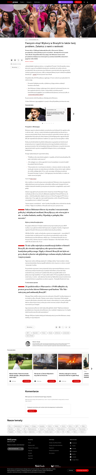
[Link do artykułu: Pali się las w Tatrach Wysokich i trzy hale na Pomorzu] (45, 361)
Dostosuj (71, 470)
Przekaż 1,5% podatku (33, 448)
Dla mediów (52, 453)
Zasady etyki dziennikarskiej (55, 445)
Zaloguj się (31, 411)
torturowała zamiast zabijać (35, 94)
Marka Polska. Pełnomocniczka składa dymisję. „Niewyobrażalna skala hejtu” (19, 375)
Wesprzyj (78, 2)
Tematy (22, 2)
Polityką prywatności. (26, 470)
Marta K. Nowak (36, 342)
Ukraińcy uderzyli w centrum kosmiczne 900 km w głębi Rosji (69, 374)
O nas (29, 442)
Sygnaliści (30, 456)
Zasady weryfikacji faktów (55, 442)
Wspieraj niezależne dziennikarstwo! (15, 445)
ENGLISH (30, 458)
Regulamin (51, 448)
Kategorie (29, 2)
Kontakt (30, 453)
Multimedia (37, 2)
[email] (66, 327)
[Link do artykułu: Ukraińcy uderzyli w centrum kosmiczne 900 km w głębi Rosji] (70, 361)
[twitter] (63, 327)
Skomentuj (14, 67)
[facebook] (59, 327)
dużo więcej (33, 178)
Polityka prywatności (54, 450)
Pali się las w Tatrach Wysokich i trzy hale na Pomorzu (44, 374)
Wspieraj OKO (31, 445)
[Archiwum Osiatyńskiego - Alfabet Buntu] (40, 466)
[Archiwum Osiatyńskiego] (56, 466)
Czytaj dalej (27, 381)
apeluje (35, 74)
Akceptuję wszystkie (82, 470)
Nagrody (30, 450)
